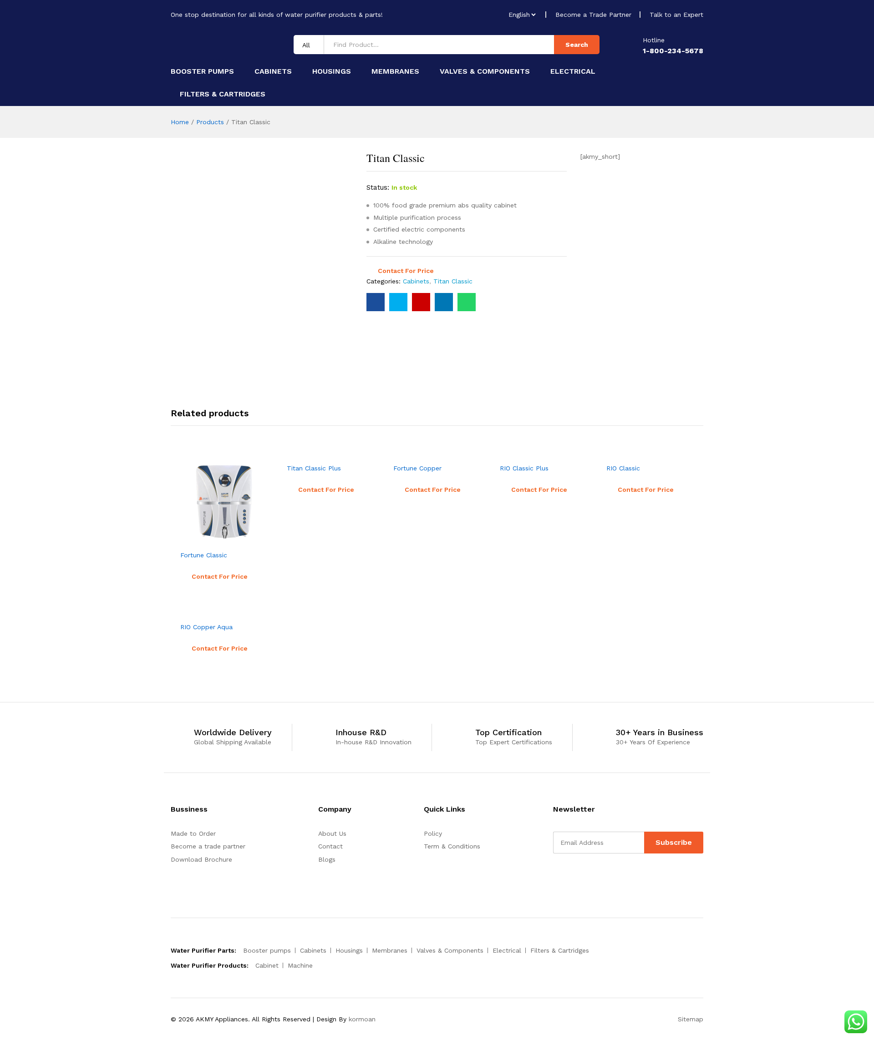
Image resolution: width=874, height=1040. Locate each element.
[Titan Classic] (375, 302)
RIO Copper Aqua (206, 627)
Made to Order (193, 833)
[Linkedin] (570, 877)
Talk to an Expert (676, 14)
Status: (377, 187)
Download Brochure (201, 859)
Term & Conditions (452, 846)
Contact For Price (406, 270)
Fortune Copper (417, 468)
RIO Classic (623, 468)
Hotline (654, 40)
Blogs (326, 859)
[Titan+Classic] (398, 302)
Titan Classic (453, 281)
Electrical (572, 71)
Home (180, 122)
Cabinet (267, 965)
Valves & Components (485, 71)
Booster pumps (202, 71)
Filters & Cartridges (222, 94)
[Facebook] (556, 877)
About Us (332, 833)
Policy (433, 833)
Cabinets (273, 71)
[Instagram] (584, 877)
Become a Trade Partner (593, 14)
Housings (331, 71)
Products (210, 122)
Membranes (395, 71)
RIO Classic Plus (524, 468)
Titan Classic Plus (314, 468)
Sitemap (690, 1019)
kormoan (362, 1019)
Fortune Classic (203, 555)
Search (576, 44)
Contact (330, 846)
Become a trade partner (208, 846)
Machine (300, 965)
